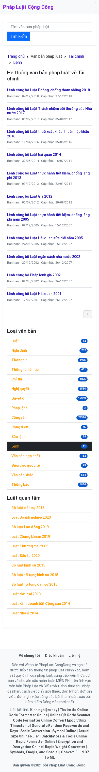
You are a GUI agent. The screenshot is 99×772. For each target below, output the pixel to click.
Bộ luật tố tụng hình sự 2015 (34, 575)
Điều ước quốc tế (25, 465)
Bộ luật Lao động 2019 (30, 527)
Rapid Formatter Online (35, 741)
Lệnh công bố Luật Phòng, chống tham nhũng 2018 (48, 90)
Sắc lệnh (18, 437)
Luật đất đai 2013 (26, 594)
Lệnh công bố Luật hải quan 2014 (34, 155)
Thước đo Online (74, 710)
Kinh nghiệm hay (43, 710)
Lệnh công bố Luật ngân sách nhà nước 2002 (43, 257)
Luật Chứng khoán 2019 (30, 537)
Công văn (19, 417)
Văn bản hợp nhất (25, 456)
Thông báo (20, 485)
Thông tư (19, 360)
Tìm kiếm (18, 36)
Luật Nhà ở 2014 (24, 613)
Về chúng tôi (29, 656)
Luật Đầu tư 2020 (25, 556)
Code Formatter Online (28, 715)
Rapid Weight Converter (65, 747)
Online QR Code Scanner (70, 715)
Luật (15, 341)
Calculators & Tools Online (64, 736)
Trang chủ (16, 56)
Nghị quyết (20, 389)
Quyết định (20, 398)
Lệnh (17, 62)
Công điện (19, 427)
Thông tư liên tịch (26, 370)
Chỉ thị (16, 379)
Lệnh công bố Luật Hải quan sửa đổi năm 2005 (45, 238)
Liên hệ (74, 656)
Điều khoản (54, 656)
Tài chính (76, 56)
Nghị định (19, 350)
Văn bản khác (22, 475)
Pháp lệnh (19, 408)
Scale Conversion (35, 731)
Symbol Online (64, 731)
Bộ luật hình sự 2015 (28, 565)
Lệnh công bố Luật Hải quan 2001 (34, 294)
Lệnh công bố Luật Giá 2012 (29, 196)
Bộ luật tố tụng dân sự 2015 (34, 584)
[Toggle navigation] (89, 7)
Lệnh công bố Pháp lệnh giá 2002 (34, 275)
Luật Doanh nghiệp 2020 (31, 517)
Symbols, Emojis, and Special (34, 752)
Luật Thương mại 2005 (29, 546)
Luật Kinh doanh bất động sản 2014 (40, 604)
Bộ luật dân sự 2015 (27, 508)
